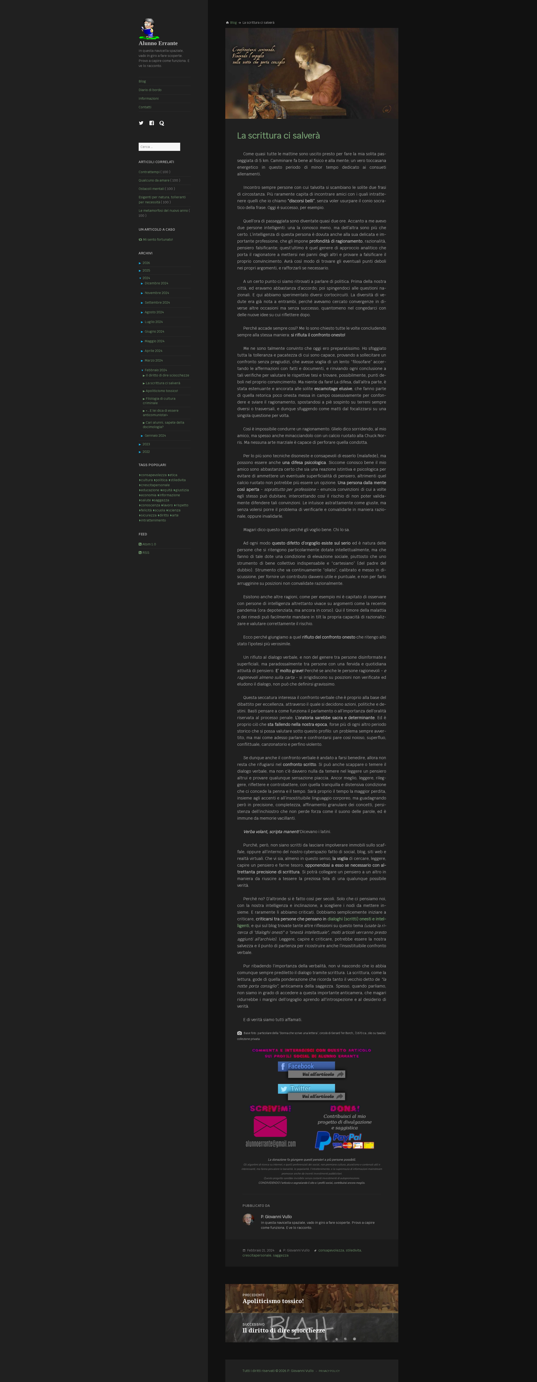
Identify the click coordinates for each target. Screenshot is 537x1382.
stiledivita (178, 480)
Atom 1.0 (149, 544)
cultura (146, 480)
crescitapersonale (155, 485)
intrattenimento (153, 520)
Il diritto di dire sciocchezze (167, 375)
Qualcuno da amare (154, 180)
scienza (174, 510)
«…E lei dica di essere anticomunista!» (161, 412)
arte (175, 515)
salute (146, 500)
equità (167, 490)
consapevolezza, (331, 1250)
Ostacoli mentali (151, 189)
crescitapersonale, (257, 1255)
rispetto (182, 505)
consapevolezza (153, 475)
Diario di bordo (150, 90)
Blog (142, 81)
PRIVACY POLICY (329, 1371)
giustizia (182, 490)
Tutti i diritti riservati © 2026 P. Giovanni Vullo (278, 1371)
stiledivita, (354, 1250)
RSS (145, 552)
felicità (146, 510)
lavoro (168, 505)
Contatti (145, 107)
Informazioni (149, 98)
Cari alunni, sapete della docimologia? (163, 424)
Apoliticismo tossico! (162, 391)
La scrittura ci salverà (163, 383)
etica (173, 475)
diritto (164, 515)
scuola (160, 510)
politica (161, 480)
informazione (169, 495)
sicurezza (148, 515)
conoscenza (150, 505)
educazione (150, 490)
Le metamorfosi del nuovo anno (163, 210)
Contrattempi (149, 172)
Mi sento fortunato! (157, 239)
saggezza (161, 500)
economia (148, 495)
